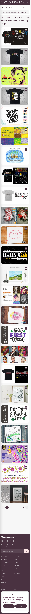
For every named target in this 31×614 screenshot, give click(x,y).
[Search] (18, 12)
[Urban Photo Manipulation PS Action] (14, 215)
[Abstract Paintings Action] (14, 295)
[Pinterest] (8, 541)
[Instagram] (2, 541)
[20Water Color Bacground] (14, 136)
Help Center (17, 573)
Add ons (3, 571)
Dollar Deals (4, 582)
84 (23, 507)
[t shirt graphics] (14, 36)
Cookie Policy (6, 602)
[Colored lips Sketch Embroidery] (14, 315)
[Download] (22, 30)
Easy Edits (16, 565)
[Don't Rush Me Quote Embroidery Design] (14, 116)
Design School (17, 568)
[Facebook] (5, 541)
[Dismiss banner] (28, 2)
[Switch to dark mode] (24, 8)
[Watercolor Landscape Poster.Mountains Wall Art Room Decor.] (14, 394)
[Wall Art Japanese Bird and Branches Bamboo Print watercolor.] (14, 494)
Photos (3, 573)
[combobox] (10, 12)
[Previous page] (3, 507)
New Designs (4, 562)
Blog (15, 571)
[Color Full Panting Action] (14, 454)
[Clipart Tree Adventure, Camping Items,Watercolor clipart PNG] (14, 156)
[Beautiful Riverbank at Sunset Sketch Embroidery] (14, 434)
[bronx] (14, 195)
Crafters (3, 565)
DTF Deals (3, 585)
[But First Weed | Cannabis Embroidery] (14, 335)
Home (2, 17)
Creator (16, 562)
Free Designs (4, 559)
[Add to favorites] (26, 30)
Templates (4, 576)
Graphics (3, 568)
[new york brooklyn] (14, 374)
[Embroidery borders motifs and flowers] (14, 474)
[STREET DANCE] (14, 175)
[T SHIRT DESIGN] (14, 255)
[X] (10, 541)
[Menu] (27, 8)
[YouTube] (13, 541)
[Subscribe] (26, 551)
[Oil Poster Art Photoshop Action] (14, 354)
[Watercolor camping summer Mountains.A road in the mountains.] (14, 275)
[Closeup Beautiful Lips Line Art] (14, 235)
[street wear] (14, 56)
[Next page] (26, 507)
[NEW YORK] (14, 96)
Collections (9, 17)
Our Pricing (16, 559)
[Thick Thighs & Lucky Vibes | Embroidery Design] (14, 414)
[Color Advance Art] (14, 76)
